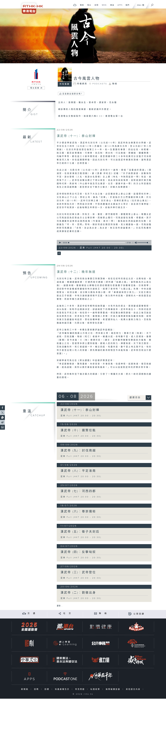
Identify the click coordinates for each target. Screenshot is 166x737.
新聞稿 (25, 689)
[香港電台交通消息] (24, 613)
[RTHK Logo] (30, 7)
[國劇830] (29, 643)
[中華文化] (29, 660)
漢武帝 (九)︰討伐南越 (78, 450)
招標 (47, 689)
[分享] (60, 613)
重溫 (111, 6)
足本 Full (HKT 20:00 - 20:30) (81, 416)
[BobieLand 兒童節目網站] (136, 627)
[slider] (143, 242)
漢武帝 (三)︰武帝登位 (78, 572)
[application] (103, 242)
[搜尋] (152, 4)
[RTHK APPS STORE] (29, 676)
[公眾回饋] (130, 614)
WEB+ (103, 6)
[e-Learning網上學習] (64, 643)
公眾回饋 (139, 614)
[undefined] (75, 5)
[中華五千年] (100, 676)
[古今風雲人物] (59, 253)
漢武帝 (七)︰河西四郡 (78, 491)
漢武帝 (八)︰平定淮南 (78, 471)
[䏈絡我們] (95, 613)
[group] (135, 242)
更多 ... (60, 606)
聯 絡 (103, 613)
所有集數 (65, 84)
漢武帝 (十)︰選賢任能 (78, 430)
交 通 (32, 613)
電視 (81, 6)
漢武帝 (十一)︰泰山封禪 (76, 136)
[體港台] (64, 627)
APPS (119, 6)
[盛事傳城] (136, 660)
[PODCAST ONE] (64, 676)
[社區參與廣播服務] (136, 643)
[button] (60, 242)
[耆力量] (100, 660)
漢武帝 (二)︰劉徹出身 (78, 592)
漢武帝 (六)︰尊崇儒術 (78, 511)
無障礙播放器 (113, 689)
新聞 (95, 6)
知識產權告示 (63, 689)
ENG (139, 5)
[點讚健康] (100, 627)
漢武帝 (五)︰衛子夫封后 (80, 531)
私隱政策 (95, 689)
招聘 (37, 689)
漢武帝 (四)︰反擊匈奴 (78, 552)
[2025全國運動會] (29, 627)
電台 (88, 6)
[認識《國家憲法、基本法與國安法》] (64, 660)
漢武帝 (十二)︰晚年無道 (76, 272)
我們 (126, 6)
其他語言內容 (134, 689)
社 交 (67, 613)
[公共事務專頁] (100, 643)
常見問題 (80, 689)
